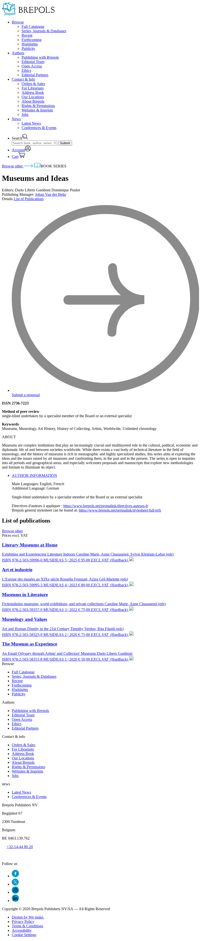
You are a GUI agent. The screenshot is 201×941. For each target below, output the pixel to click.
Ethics (26, 70)
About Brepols (33, 101)
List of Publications (29, 199)
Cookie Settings (24, 935)
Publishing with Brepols (40, 57)
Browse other (13, 166)
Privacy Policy (23, 921)
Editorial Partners (35, 75)
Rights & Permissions (38, 106)
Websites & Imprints (37, 110)
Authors (18, 53)
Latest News (31, 123)
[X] (15, 884)
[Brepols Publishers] (28, 14)
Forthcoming (31, 40)
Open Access (32, 66)
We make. (28, 917)
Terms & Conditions (27, 926)
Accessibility (22, 930)
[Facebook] (15, 876)
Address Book (33, 92)
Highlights (30, 44)
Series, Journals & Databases (44, 31)
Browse (18, 22)
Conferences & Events (39, 128)
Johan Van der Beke (50, 194)
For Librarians (33, 88)
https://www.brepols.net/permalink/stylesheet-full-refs (120, 510)
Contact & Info (23, 79)
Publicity (28, 48)
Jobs (25, 114)
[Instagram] (15, 892)
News (16, 119)
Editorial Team (33, 62)
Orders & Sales (33, 84)
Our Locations (33, 97)
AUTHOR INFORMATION (34, 475)
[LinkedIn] (15, 900)
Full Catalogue (33, 26)
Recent (27, 35)
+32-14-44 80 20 (20, 847)
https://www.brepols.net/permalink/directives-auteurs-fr (105, 506)
